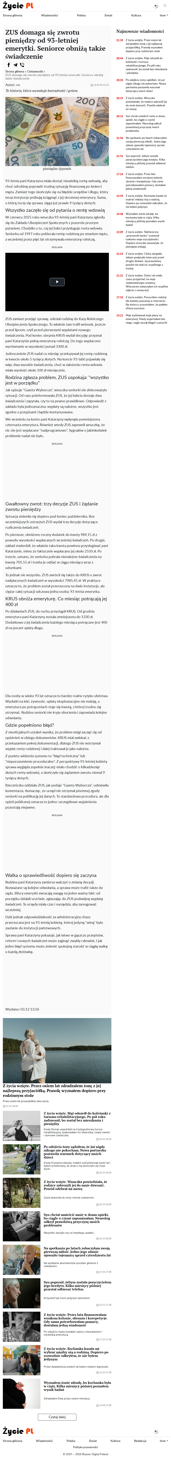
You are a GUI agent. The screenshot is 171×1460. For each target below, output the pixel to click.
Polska (81, 15)
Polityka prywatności (85, 1447)
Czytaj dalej (57, 1417)
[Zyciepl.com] (18, 5)
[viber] (22, 65)
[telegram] (15, 65)
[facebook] (8, 65)
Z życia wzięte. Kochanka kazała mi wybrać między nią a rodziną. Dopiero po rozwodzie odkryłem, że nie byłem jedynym (146, 201)
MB (18, 85)
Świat (108, 15)
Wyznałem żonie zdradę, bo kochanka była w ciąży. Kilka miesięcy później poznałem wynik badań (145, 219)
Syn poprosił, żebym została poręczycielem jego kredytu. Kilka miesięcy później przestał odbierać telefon (146, 161)
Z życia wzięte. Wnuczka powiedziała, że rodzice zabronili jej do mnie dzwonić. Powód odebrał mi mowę (146, 103)
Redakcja (140, 1441)
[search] (165, 6)
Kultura (136, 15)
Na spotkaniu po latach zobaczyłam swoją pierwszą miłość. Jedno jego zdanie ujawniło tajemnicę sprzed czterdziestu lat (146, 143)
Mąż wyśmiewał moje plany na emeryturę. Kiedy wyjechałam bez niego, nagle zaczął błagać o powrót (146, 319)
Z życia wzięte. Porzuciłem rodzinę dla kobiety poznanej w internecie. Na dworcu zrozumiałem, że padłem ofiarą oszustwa (146, 303)
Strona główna (12, 15)
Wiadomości (49, 15)
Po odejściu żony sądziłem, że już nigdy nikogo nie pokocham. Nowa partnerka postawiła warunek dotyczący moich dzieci (146, 85)
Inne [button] (163, 15)
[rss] (156, 6)
